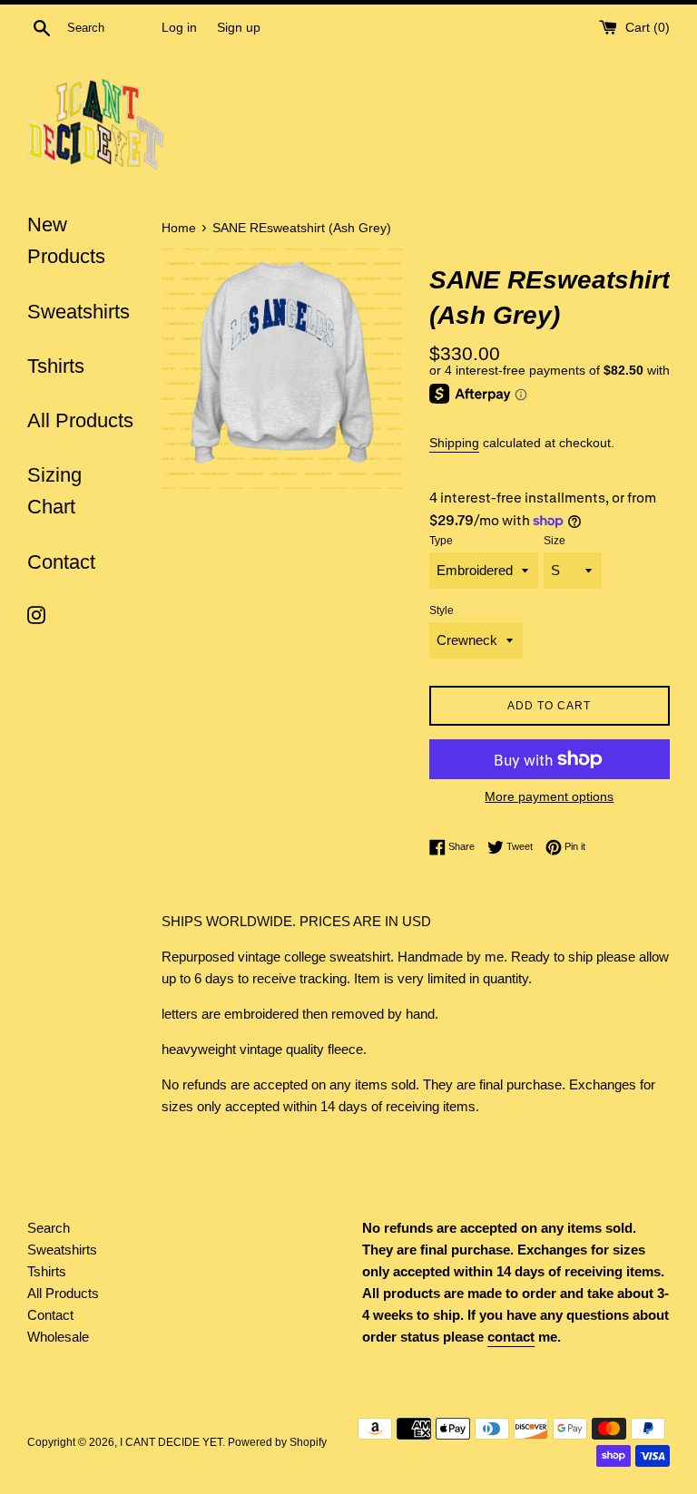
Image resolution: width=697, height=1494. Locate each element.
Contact (61, 562)
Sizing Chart (54, 491)
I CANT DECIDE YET (171, 1442)
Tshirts (55, 366)
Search (48, 1227)
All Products (80, 420)
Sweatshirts (78, 311)
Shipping (454, 442)
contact (511, 1336)
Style (441, 610)
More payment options (549, 796)
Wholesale (58, 1336)
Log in (179, 27)
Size (554, 540)
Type (441, 540)
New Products (66, 240)
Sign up (238, 27)
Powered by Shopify (277, 1442)
